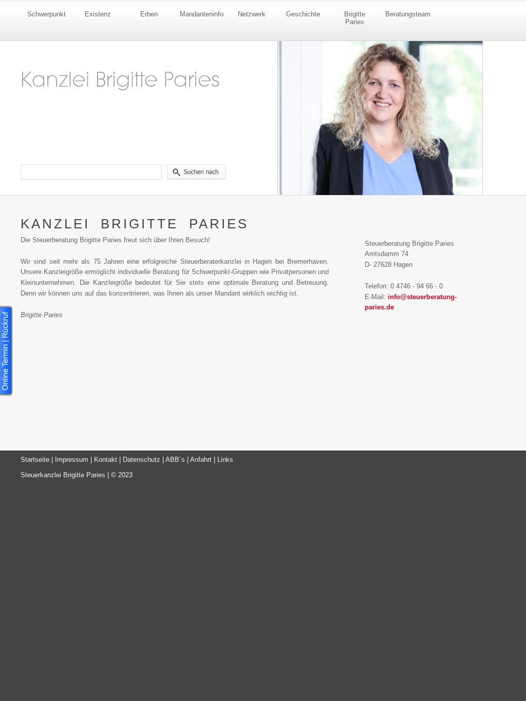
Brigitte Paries (354, 18)
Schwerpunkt (46, 14)
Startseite (35, 459)
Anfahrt (201, 459)
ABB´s (175, 459)
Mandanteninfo (201, 14)
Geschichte (303, 14)
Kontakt (105, 459)
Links (225, 459)
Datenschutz (141, 459)
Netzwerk (252, 14)
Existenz (98, 14)
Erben (149, 14)
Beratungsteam (407, 14)
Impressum (71, 459)
